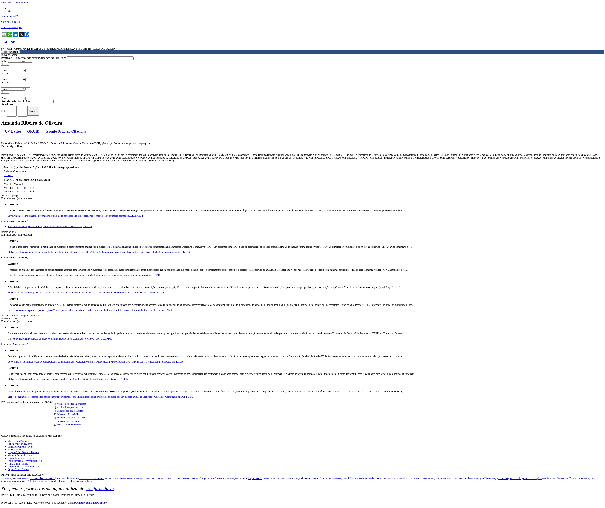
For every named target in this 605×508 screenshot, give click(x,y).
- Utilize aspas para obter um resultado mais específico (34, 58)
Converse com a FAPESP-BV (91, 502)
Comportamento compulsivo (163, 478)
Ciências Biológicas (67, 478)
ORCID (33, 131)
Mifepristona (396, 478)
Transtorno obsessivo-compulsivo (75, 481)
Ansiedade (5, 478)
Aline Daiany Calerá (18, 463)
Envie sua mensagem (11, 27)
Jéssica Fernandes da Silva (21, 458)
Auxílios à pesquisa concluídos (70, 407)
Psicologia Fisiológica (513, 478)
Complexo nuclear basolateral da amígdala (135, 478)
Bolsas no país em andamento (70, 410)
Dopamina (255, 478)
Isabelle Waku (15, 449)
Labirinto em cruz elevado (360, 478)
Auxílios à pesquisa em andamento (72, 404)
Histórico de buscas (23, 2)
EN (9, 10)
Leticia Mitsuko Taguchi (20, 444)
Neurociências (447, 478)
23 (55, 424)
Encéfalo (266, 478)
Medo (376, 478)
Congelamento (206, 478)
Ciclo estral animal (42, 478)
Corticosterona (221, 478)
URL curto (6, 2)
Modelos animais (412, 478)
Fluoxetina (332, 478)
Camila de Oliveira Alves (20, 446)
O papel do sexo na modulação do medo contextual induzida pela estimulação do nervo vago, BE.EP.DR (60, 338)
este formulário (100, 488)
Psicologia (535, 478)
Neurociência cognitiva (431, 478)
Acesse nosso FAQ (10, 16)
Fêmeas (323, 478)
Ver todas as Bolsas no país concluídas (20, 315)
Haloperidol (342, 478)
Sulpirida (32, 481)
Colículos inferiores (111, 478)
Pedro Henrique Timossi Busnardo (25, 461)
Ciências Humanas (91, 478)
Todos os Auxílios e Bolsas (69, 424)
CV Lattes (13, 131)
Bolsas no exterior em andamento (71, 417)
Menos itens (20, 171)
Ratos (544, 478)
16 (55, 414)
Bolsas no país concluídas (68, 414)
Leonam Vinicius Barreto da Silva (24, 466)
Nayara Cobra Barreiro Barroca (23, 452)
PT (9, 8)
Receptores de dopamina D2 (559, 478)
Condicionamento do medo (187, 478)
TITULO (8, 175)
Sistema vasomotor (19, 481)
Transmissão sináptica (48, 481)
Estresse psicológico (293, 478)
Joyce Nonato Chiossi (18, 469)
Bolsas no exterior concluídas (70, 421)
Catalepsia (25, 478)
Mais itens (9, 171)
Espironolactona (277, 478)
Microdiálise (385, 478)
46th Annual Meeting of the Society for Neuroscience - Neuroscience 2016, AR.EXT (50, 226)
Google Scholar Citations (65, 131)
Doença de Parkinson (238, 478)
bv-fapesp (6, 48)
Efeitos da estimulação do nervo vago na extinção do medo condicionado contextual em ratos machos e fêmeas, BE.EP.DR (69, 379)
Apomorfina (15, 478)
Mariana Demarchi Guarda (21, 455)
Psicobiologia (491, 478)
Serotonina (576, 478)
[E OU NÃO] (5, 64)
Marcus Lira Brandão (18, 441)
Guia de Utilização (10, 21)
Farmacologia (310, 478)
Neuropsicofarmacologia (469, 478)
